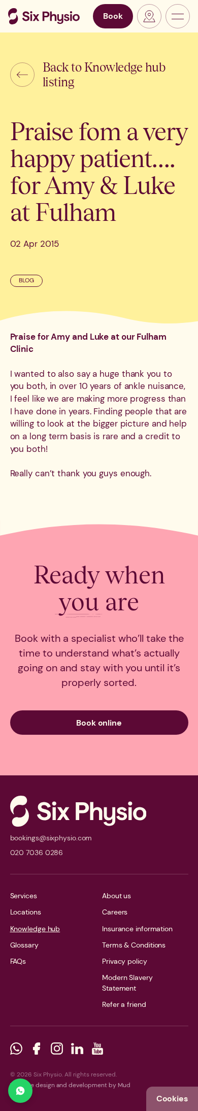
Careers (114, 912)
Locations (25, 912)
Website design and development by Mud (70, 1085)
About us (116, 895)
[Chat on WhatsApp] (20, 1091)
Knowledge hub (35, 928)
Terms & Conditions (134, 945)
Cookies (172, 1098)
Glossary (24, 945)
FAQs (18, 961)
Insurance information (137, 928)
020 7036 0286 (36, 852)
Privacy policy (124, 961)
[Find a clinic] (149, 16)
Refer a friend (124, 1004)
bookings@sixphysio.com (51, 837)
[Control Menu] (178, 16)
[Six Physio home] (44, 16)
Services (23, 895)
